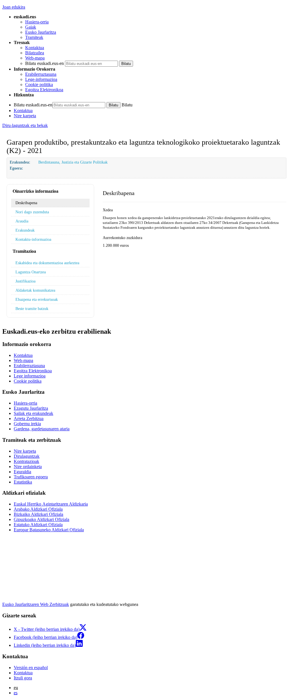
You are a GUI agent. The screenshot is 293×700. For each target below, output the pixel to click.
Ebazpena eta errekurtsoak (36, 299)
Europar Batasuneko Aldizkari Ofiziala (49, 529)
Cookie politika (39, 84)
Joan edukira (13, 7)
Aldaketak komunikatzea (35, 290)
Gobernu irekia (27, 423)
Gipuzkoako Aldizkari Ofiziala (41, 519)
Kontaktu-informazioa (33, 239)
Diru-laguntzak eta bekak (25, 125)
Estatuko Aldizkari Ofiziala (38, 524)
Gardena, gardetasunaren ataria (42, 428)
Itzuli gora (23, 677)
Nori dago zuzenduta (32, 212)
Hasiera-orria (37, 21)
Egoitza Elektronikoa (44, 89)
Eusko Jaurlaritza (40, 32)
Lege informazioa (29, 375)
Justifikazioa (25, 281)
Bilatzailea (34, 52)
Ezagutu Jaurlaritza (31, 408)
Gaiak (30, 27)
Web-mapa (35, 57)
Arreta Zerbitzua (28, 418)
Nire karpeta (25, 115)
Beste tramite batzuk (31, 308)
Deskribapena (26, 202)
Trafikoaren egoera (31, 476)
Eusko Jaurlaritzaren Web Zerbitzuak (35, 604)
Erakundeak (25, 230)
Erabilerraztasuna (40, 74)
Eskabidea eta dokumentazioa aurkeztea (47, 262)
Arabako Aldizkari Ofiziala (38, 509)
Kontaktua (34, 47)
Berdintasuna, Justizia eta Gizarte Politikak (73, 162)
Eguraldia (22, 471)
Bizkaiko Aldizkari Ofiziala (38, 514)
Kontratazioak (26, 461)
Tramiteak (34, 37)
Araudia (21, 221)
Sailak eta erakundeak (33, 413)
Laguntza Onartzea (30, 272)
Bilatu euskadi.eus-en (44, 63)
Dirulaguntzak (26, 456)
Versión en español (31, 667)
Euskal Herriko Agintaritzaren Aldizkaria (51, 504)
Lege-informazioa (41, 79)
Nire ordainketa (28, 466)
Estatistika (23, 482)
